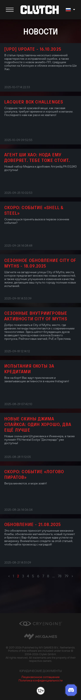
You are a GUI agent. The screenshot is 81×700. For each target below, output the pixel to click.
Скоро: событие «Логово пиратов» (34, 474)
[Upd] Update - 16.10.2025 (32, 49)
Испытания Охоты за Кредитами (29, 368)
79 (66, 576)
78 (60, 576)
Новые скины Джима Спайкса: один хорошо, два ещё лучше (37, 424)
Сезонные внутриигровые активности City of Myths (35, 316)
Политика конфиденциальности (41, 680)
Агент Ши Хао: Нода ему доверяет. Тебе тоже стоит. (37, 157)
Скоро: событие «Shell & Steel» (34, 210)
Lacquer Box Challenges (33, 102)
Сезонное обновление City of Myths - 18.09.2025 (40, 263)
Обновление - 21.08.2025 (32, 524)
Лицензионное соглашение (40, 677)
